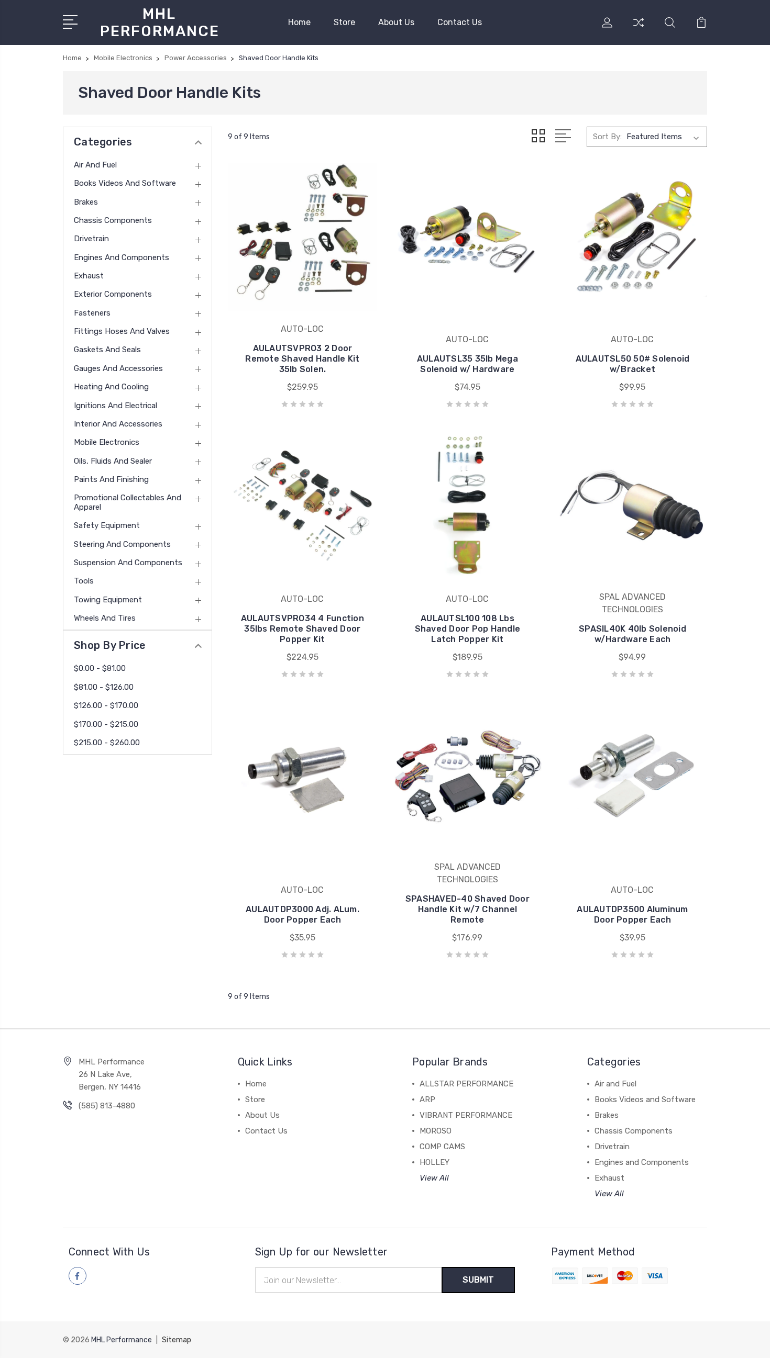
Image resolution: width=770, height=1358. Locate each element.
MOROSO (436, 1131)
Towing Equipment (108, 599)
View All (434, 1178)
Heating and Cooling (111, 386)
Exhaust (89, 275)
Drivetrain (91, 238)
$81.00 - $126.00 (104, 687)
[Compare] (638, 29)
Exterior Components (113, 294)
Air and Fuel (95, 165)
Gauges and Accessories (118, 368)
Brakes (86, 202)
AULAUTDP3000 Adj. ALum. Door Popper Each (302, 914)
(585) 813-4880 (107, 1105)
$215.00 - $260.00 (107, 742)
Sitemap (176, 1339)
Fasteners (92, 313)
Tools (84, 581)
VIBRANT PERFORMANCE (466, 1115)
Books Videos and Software (125, 183)
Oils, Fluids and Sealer (113, 461)
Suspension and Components (128, 562)
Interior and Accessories (118, 424)
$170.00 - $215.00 (106, 724)
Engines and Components (121, 257)
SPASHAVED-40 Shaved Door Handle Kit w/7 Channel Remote (467, 909)
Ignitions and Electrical (115, 405)
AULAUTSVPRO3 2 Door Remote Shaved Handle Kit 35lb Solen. (302, 358)
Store (344, 22)
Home (299, 22)
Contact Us (459, 22)
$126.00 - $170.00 (106, 705)
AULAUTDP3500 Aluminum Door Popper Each (632, 914)
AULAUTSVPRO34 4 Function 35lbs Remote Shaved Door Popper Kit (302, 628)
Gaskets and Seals (107, 349)
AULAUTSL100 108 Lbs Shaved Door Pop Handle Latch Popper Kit (468, 628)
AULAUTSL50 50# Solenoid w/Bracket (633, 364)
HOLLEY (434, 1162)
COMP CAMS (442, 1146)
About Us (396, 22)
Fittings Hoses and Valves (122, 331)
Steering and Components (122, 544)
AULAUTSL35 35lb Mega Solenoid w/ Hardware (467, 364)
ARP (427, 1099)
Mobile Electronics (106, 442)
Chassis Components (113, 220)
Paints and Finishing (111, 479)
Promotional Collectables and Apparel (127, 502)
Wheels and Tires (105, 618)
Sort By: (607, 136)
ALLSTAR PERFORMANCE (466, 1083)
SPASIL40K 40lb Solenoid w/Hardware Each (632, 634)
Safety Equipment (107, 525)
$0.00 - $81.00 (100, 668)
